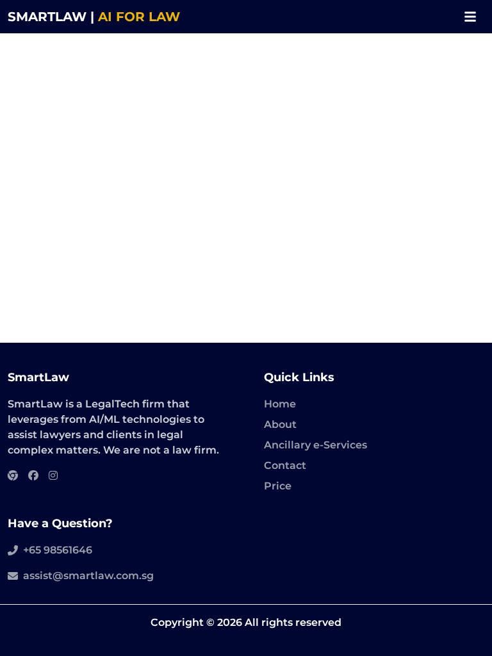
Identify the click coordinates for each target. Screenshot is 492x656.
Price (277, 486)
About (280, 424)
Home (280, 404)
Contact (285, 465)
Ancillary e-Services (315, 445)
